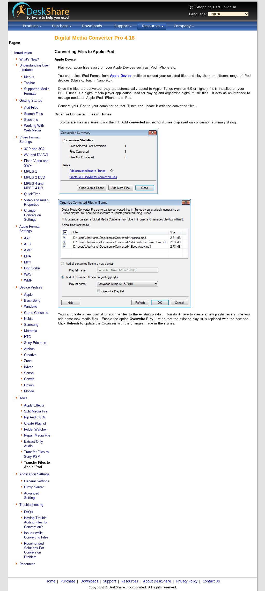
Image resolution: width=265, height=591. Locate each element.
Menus (29, 77)
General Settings (36, 481)
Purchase (68, 581)
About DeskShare (157, 581)
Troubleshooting (31, 505)
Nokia (28, 319)
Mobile (29, 391)
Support (109, 581)
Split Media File (35, 411)
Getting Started (30, 100)
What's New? (29, 59)
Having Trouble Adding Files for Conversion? (36, 522)
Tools (23, 398)
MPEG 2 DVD (34, 177)
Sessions (31, 120)
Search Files (33, 114)
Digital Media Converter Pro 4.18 (95, 38)
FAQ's (28, 512)
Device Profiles (30, 287)
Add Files (31, 107)
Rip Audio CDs (35, 417)
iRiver (28, 367)
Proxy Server (34, 487)
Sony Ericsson (35, 343)
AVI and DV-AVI (36, 155)
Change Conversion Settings (32, 215)
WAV (28, 274)
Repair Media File (37, 435)
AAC (27, 238)
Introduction (23, 53)
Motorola (30, 331)
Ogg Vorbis (32, 268)
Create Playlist (35, 423)
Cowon (29, 379)
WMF (28, 280)
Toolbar (29, 83)
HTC (27, 337)
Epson (29, 385)
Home (50, 581)
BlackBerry (32, 300)
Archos (29, 349)
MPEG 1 (30, 171)
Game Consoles (36, 313)
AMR (28, 250)
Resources (27, 564)
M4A (27, 256)
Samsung (31, 325)
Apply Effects (34, 405)
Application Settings (34, 474)
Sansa (29, 373)
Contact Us (211, 581)
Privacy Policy (186, 581)
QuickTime (32, 194)
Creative (30, 355)
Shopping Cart (208, 7)
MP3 (27, 262)
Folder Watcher (35, 429)
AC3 (27, 244)
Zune (28, 361)
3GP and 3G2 (34, 149)
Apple (28, 295)
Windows (31, 306)
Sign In (230, 7)
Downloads (89, 581)
